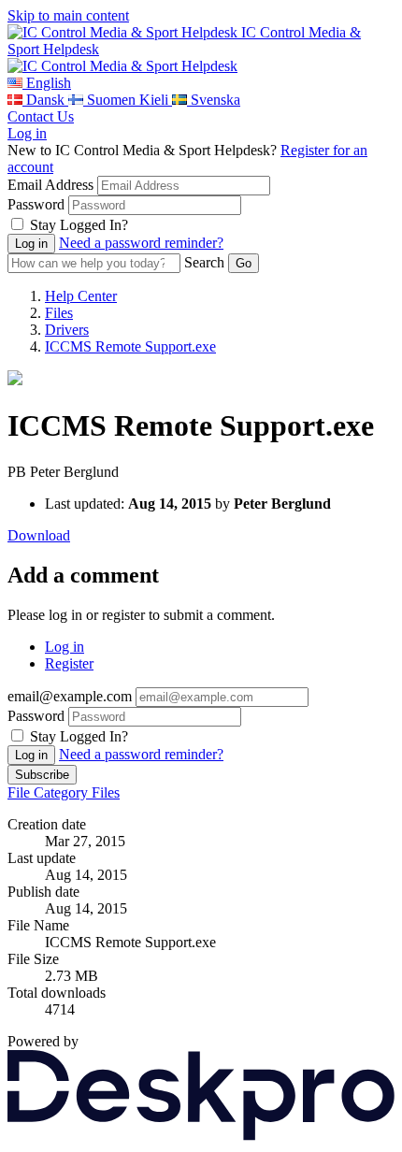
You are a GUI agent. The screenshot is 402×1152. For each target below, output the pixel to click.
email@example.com (69, 696)
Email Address (50, 185)
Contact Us (40, 116)
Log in (27, 133)
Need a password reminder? (141, 243)
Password (36, 204)
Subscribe (42, 775)
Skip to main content (68, 15)
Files (59, 313)
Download (38, 535)
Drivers (67, 330)
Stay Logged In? (79, 225)
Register (69, 663)
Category (63, 792)
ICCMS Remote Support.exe (130, 346)
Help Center (81, 296)
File (20, 792)
